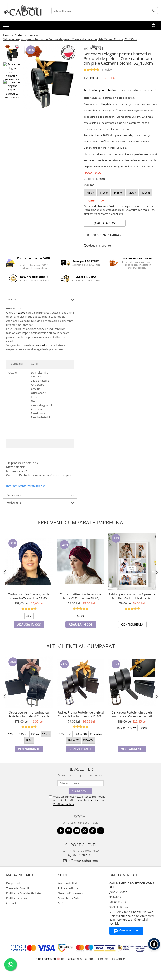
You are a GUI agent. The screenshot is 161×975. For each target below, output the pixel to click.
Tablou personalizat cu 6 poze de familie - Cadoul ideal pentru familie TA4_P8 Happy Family (132, 596)
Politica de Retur (68, 888)
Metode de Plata (68, 883)
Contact (11, 903)
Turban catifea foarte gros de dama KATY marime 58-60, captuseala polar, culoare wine (80, 596)
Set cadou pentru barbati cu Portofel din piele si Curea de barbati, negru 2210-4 (29, 714)
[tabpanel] (50, 77)
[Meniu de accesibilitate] (154, 944)
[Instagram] (100, 830)
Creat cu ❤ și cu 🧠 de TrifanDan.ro (58, 959)
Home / (8, 35)
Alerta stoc (106, 223)
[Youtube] (76, 830)
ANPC (61, 903)
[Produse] (6, 26)
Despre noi (13, 883)
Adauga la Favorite (99, 245)
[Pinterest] (68, 830)
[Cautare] (154, 10)
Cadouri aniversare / (29, 35)
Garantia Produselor (70, 893)
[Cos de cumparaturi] (153, 25)
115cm (118, 192)
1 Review (106, 69)
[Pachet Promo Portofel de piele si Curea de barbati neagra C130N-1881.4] (80, 682)
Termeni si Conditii (17, 888)
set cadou (42, 345)
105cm (90, 192)
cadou (98, 154)
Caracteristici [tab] (14, 495)
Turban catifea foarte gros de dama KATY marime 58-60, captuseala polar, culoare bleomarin (28, 596)
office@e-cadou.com (83, 861)
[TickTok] (92, 830)
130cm (146, 192)
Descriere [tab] (12, 299)
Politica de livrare (16, 898)
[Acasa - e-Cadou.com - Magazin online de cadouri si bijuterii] (24, 10)
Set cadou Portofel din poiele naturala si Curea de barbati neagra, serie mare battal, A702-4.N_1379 (132, 714)
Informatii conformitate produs (25, 486)
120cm (132, 192)
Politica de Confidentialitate (23, 893)
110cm (104, 192)
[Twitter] (84, 830)
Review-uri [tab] (14, 502)
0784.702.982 (82, 855)
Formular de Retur (69, 898)
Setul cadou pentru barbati (100, 90)
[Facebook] (60, 830)
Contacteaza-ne (129, 930)
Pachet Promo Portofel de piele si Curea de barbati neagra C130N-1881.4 (80, 714)
